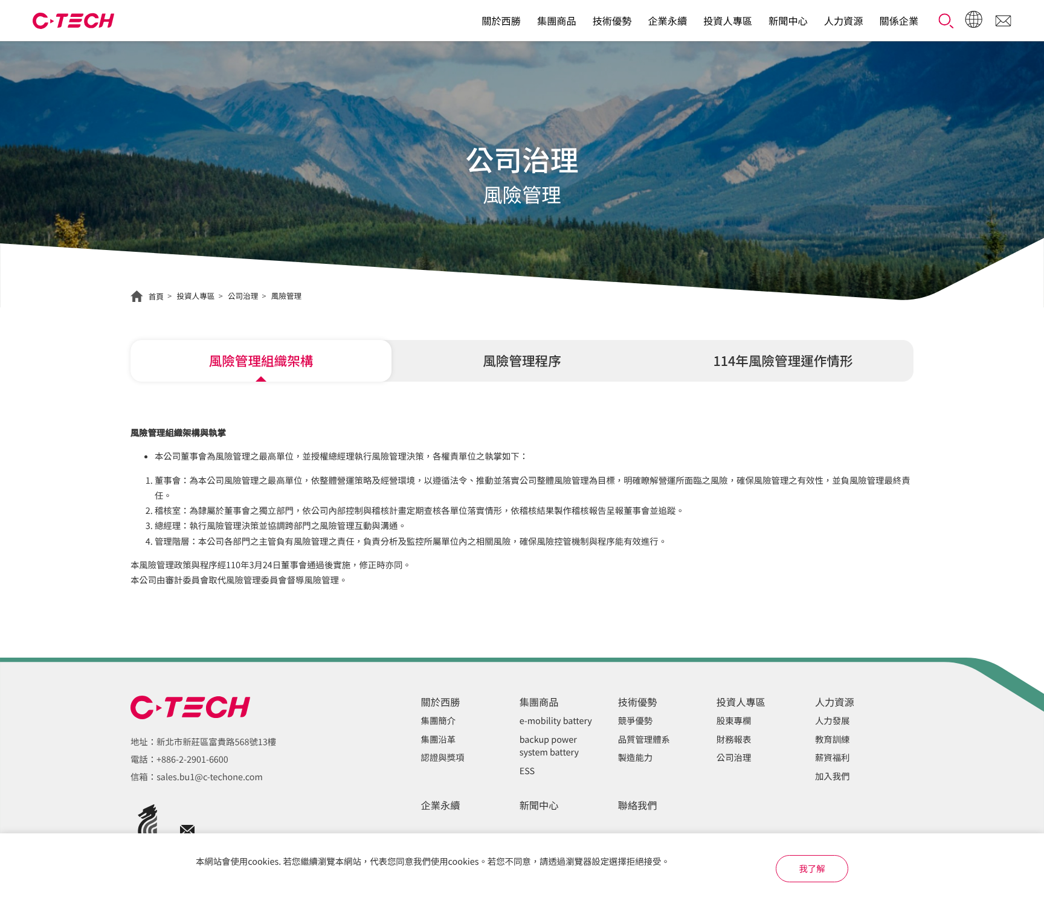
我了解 (812, 868)
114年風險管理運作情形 (782, 360)
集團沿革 (438, 739)
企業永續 (667, 20)
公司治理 (734, 757)
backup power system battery (549, 746)
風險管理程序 (522, 360)
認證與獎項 (443, 757)
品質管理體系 (644, 739)
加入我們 (832, 776)
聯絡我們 (637, 805)
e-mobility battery (556, 720)
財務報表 (734, 739)
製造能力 (635, 757)
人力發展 (832, 720)
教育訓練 (832, 739)
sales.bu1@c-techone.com (209, 777)
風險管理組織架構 (261, 360)
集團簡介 (438, 720)
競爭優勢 (635, 720)
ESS (527, 771)
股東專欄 (734, 720)
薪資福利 (832, 757)
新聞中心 (788, 20)
